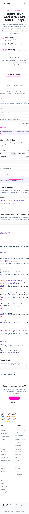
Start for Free (14, 398)
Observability (4, 465)
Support (17, 471)
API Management (5, 436)
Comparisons (18, 465)
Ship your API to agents (21, 428)
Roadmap (17, 468)
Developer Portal (5, 460)
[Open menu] (24, 3)
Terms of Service (19, 507)
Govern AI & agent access (20, 431)
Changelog (18, 460)
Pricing (3, 439)
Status (17, 477)
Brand (2, 494)
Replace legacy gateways (19, 436)
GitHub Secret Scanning (15, 179)
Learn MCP (18, 454)
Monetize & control (20, 439)
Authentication (4, 451)
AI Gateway (4, 428)
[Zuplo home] (6, 3)
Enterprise (18, 445)
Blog (16, 457)
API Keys (3, 454)
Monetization (4, 463)
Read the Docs (14, 402)
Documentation (19, 451)
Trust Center (18, 474)
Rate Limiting (4, 457)
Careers (3, 489)
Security (3, 468)
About (2, 483)
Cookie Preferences (9, 511)
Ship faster (18, 442)
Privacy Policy (9, 507)
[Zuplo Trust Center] (3, 415)
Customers (4, 486)
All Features (4, 471)
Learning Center (5, 492)
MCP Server (4, 433)
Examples (17, 463)
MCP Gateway (4, 431)
